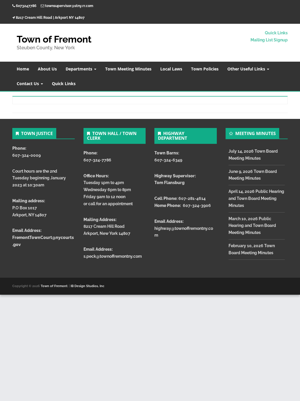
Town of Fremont (54, 39)
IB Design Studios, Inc (87, 286)
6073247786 (26, 6)
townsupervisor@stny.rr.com (69, 6)
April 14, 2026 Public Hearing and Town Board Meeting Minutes (256, 198)
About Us (47, 69)
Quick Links (276, 33)
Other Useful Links (246, 69)
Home (23, 69)
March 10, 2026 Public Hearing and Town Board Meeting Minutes (252, 225)
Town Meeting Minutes (128, 69)
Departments (79, 69)
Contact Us (28, 83)
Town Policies (205, 69)
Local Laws (171, 69)
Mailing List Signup (269, 40)
